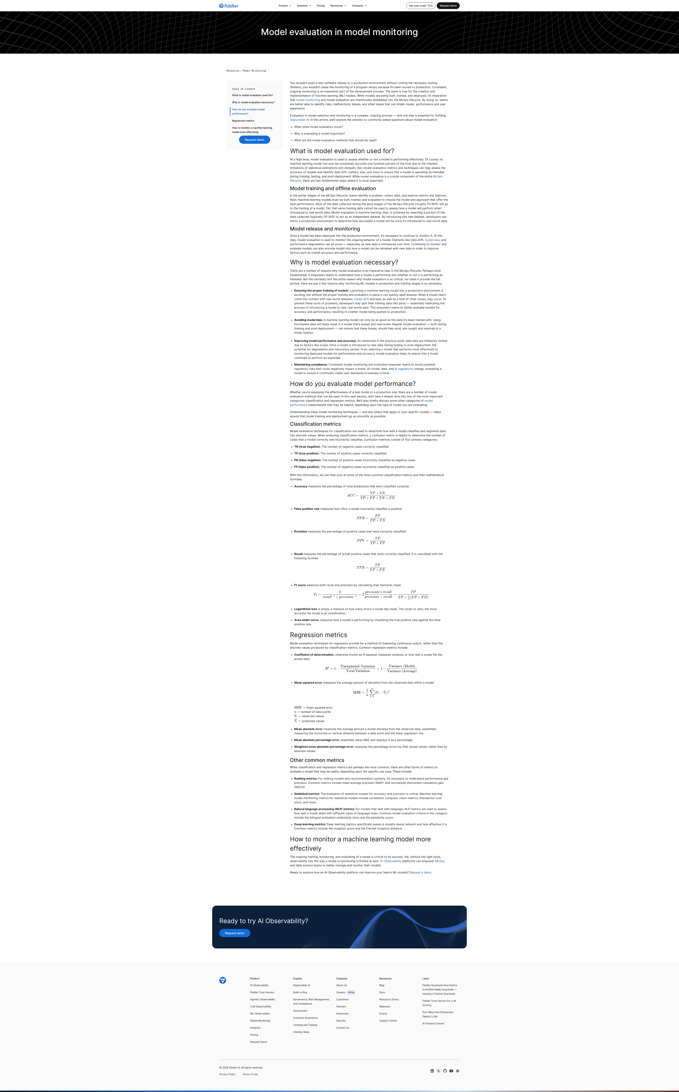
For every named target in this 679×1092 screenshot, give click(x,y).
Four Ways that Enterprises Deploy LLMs (437, 1014)
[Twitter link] (438, 1071)
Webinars (384, 1006)
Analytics (255, 1027)
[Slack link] (457, 1071)
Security (341, 1020)
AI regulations (404, 368)
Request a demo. (421, 872)
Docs (382, 992)
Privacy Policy (227, 1074)
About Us (341, 985)
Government (300, 1010)
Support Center (388, 1020)
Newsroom (342, 1013)
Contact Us (342, 1027)
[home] (229, 5)
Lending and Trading (305, 1024)
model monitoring (308, 100)
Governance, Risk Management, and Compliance (311, 1001)
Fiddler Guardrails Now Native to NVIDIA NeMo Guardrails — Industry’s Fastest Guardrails (439, 989)
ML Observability (260, 1013)
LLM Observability (260, 1006)
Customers (342, 999)
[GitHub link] (445, 1071)
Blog (381, 985)
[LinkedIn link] (432, 1071)
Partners (341, 1006)
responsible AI (299, 119)
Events (383, 1013)
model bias (432, 240)
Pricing (321, 5)
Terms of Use (250, 1074)
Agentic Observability (262, 999)
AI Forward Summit (433, 1023)
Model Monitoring (260, 1020)
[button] (285, 5)
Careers (340, 992)
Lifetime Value (301, 1031)
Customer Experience (305, 1017)
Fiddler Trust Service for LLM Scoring (439, 1003)
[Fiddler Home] (222, 980)
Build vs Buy (300, 992)
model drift (361, 299)
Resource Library (389, 999)
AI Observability (390, 861)
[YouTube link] (451, 1071)
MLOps (440, 861)
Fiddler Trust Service (262, 992)
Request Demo (258, 1041)
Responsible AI (301, 985)
